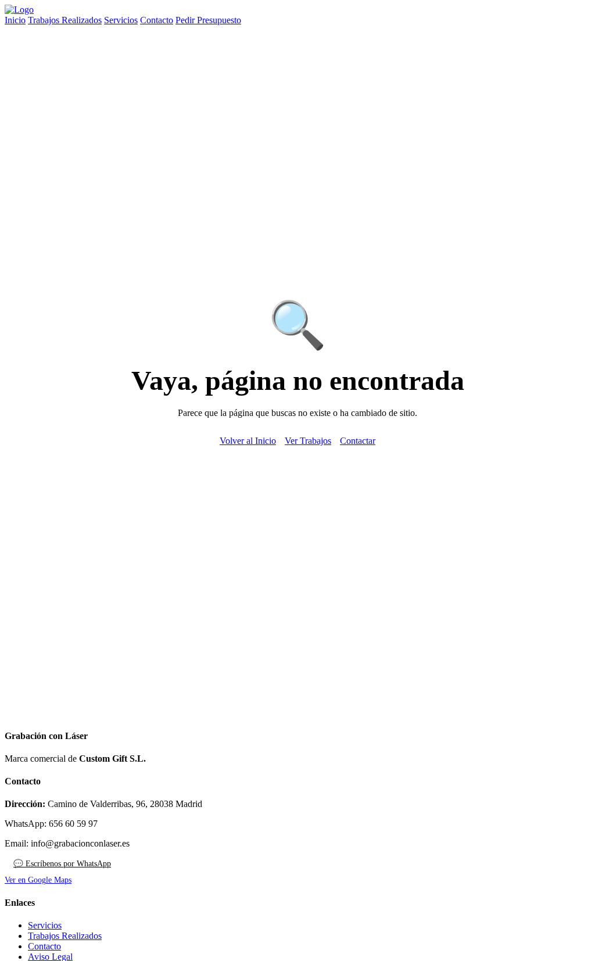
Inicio (15, 20)
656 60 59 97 (73, 824)
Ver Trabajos (308, 441)
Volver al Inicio (248, 441)
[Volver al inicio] (19, 10)
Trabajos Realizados (65, 20)
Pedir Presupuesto (208, 20)
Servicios (121, 20)
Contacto (156, 20)
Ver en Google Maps (38, 880)
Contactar (357, 441)
